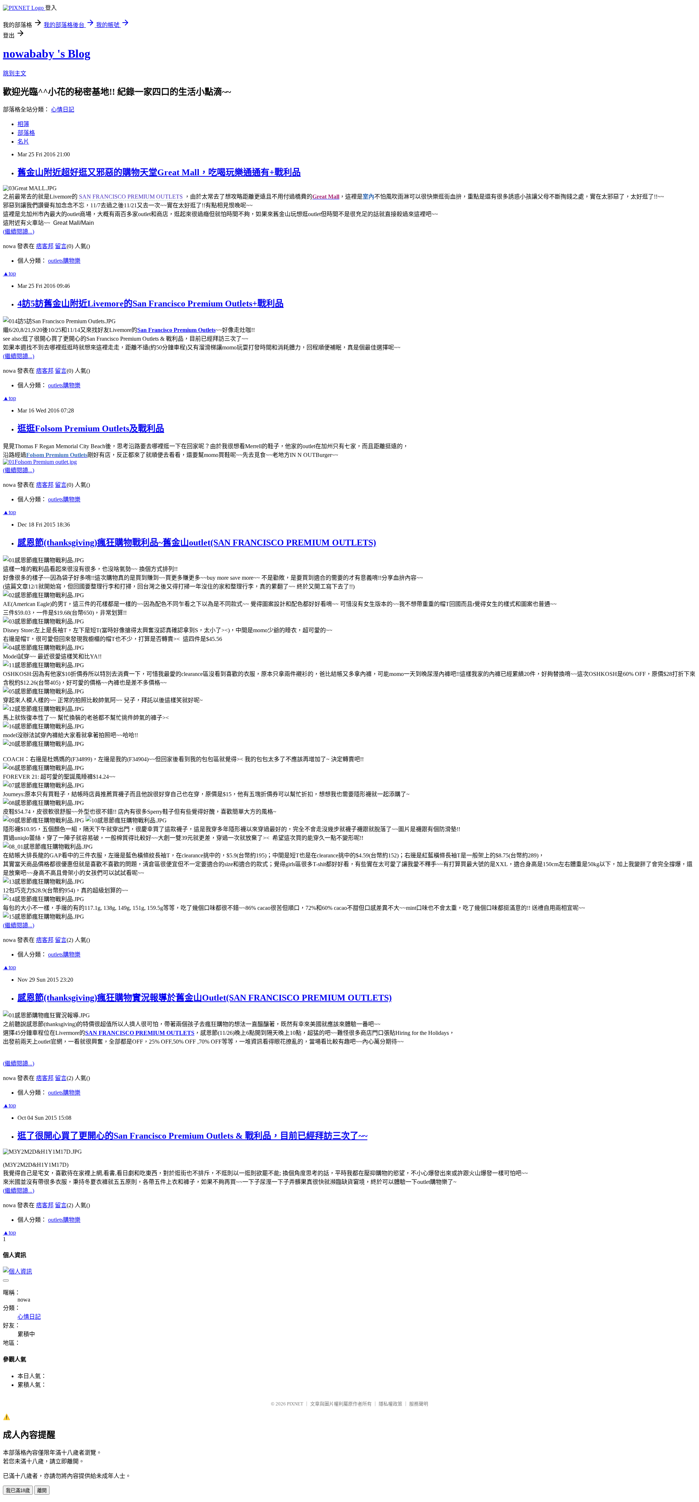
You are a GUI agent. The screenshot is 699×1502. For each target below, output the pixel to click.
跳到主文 (14, 73)
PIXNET (295, 1404)
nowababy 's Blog (46, 53)
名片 (23, 141)
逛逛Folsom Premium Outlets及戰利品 (90, 428)
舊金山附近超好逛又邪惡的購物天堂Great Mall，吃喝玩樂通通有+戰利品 (159, 172)
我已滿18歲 (18, 1490)
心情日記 (62, 109)
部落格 (26, 133)
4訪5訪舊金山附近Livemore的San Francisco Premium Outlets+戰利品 (150, 303)
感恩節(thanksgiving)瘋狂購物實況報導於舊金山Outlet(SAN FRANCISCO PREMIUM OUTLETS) (204, 997)
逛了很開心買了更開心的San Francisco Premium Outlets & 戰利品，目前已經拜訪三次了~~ (192, 1136)
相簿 (23, 124)
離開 (42, 1490)
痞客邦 (45, 246)
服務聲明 (418, 1404)
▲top (9, 273)
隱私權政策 (390, 1404)
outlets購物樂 (64, 261)
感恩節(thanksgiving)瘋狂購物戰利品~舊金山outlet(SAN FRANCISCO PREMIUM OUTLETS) (196, 542)
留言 (61, 246)
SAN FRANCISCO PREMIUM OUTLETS (139, 1033)
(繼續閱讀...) (18, 231)
